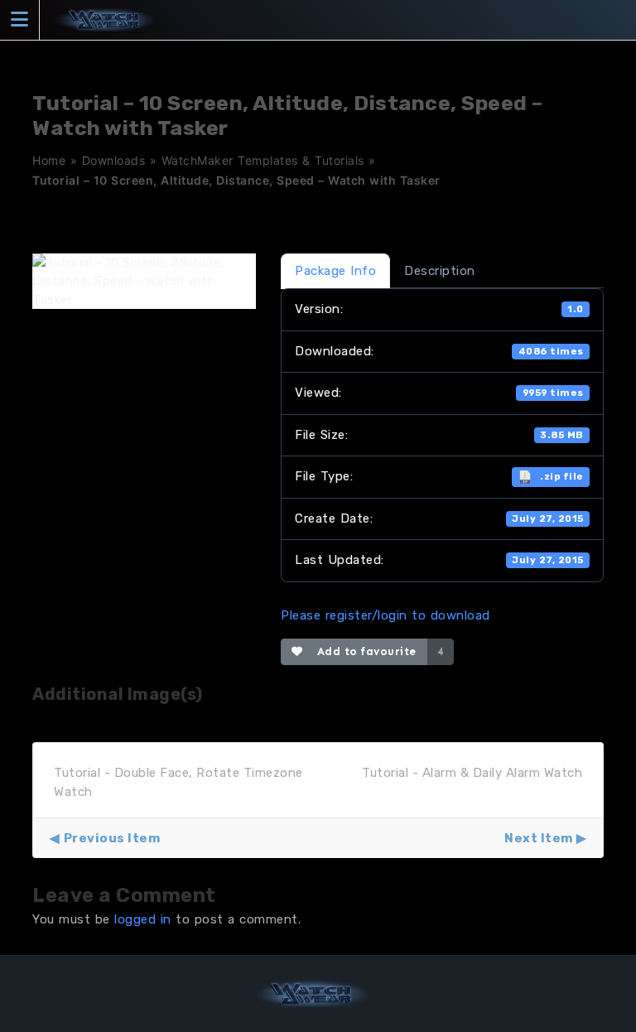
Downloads (114, 160)
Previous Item (112, 838)
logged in (142, 919)
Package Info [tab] (335, 270)
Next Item (538, 838)
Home (48, 160)
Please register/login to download (385, 615)
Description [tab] (439, 270)
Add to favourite (363, 651)
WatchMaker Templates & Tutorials (262, 160)
